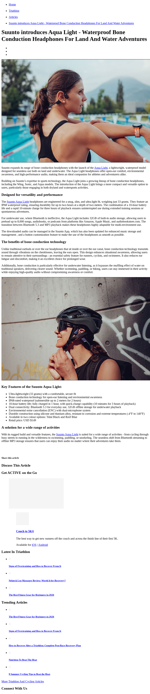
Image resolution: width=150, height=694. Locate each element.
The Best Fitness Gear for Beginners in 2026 (31, 594)
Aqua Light (101, 167)
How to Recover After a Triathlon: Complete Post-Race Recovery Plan (45, 645)
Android (43, 544)
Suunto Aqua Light (18, 201)
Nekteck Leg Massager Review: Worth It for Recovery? (37, 580)
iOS (34, 544)
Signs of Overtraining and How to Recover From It (35, 566)
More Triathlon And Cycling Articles (22, 681)
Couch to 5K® (25, 531)
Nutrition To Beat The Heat (23, 659)
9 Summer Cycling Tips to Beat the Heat (29, 674)
